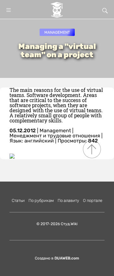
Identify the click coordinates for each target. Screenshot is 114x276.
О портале (92, 200)
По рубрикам (41, 200)
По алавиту (68, 200)
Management (57, 32)
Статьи (18, 200)
